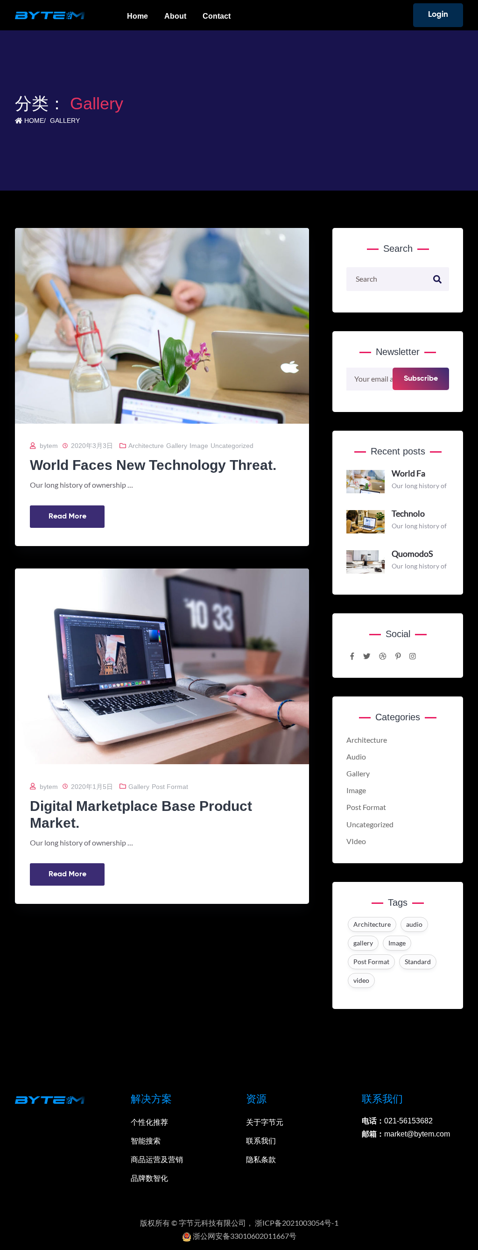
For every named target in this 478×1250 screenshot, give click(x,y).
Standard (418, 962)
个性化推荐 (149, 1122)
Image (199, 445)
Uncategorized (232, 445)
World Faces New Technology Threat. (153, 465)
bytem (49, 445)
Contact (217, 16)
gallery (363, 943)
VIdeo (356, 841)
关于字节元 (264, 1122)
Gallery (65, 120)
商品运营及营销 (157, 1160)
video (361, 980)
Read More (67, 516)
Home (137, 16)
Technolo (408, 513)
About (175, 16)
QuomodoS (412, 553)
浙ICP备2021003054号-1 (296, 1223)
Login (438, 15)
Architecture (146, 445)
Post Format (170, 786)
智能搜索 (146, 1141)
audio (414, 924)
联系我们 (261, 1141)
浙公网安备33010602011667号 (243, 1236)
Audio (356, 757)
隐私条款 (261, 1160)
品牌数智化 (149, 1178)
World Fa (408, 473)
